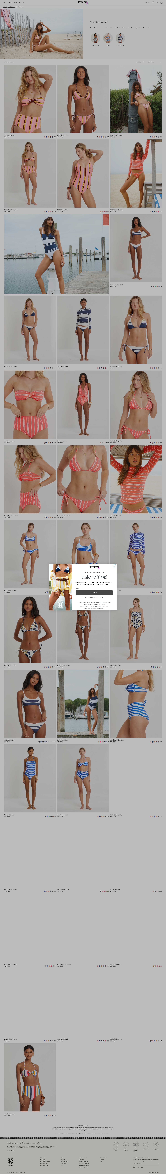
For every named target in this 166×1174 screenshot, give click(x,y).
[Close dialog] (114, 565)
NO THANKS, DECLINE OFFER (94, 597)
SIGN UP (94, 593)
